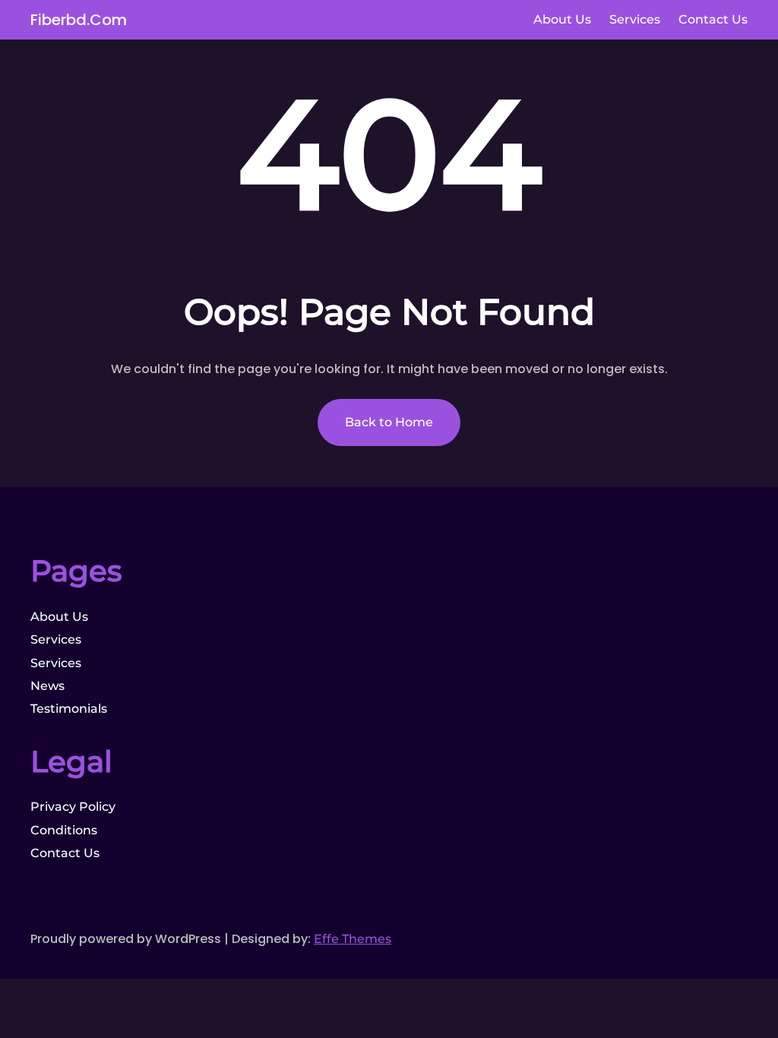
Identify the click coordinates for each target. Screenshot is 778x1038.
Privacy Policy (72, 806)
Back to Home (389, 422)
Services (55, 639)
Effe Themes (352, 939)
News (47, 686)
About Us (59, 616)
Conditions (63, 830)
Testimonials (68, 708)
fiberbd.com (78, 19)
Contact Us (65, 853)
